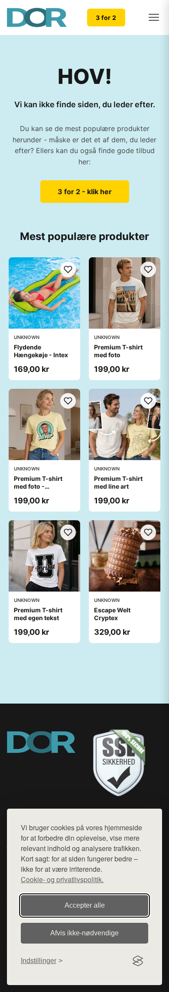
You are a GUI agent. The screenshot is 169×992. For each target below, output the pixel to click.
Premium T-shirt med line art (118, 482)
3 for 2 (106, 17)
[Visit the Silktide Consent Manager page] (137, 960)
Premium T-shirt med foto (118, 350)
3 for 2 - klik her (85, 191)
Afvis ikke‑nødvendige (84, 933)
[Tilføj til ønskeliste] (68, 269)
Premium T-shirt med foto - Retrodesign (38, 486)
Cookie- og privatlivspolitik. (62, 879)
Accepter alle (85, 905)
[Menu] (153, 17)
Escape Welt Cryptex (112, 613)
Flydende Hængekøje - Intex (41, 350)
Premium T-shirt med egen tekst (38, 613)
